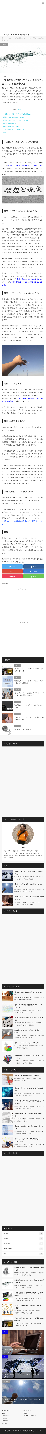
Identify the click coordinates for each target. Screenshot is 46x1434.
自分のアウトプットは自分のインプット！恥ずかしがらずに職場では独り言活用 (29, 694)
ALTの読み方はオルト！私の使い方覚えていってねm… (28, 1031)
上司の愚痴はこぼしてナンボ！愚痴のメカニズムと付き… (29, 1281)
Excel (3, 1413)
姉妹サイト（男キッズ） (30, 1415)
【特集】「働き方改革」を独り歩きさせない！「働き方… (29, 885)
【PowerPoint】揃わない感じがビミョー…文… (28, 993)
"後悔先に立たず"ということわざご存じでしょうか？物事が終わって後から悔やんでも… (29, 1274)
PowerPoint (5, 1415)
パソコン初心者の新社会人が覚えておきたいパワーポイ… (29, 1102)
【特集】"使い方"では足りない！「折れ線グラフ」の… (29, 873)
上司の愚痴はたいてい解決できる (13, 129)
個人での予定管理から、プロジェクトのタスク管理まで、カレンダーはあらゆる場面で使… (28, 1024)
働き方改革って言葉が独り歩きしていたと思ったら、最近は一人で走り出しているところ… (29, 890)
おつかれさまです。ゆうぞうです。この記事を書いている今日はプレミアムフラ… (29, 1324)
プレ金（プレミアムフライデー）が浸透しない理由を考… (29, 1319)
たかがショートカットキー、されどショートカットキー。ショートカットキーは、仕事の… (28, 903)
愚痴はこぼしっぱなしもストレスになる (15, 120)
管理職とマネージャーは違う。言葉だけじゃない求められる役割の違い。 (29, 682)
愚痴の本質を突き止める (11, 126)
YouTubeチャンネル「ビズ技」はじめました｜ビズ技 (29, 706)
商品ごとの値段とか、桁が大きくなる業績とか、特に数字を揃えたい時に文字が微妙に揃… (29, 998)
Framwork (23, 1243)
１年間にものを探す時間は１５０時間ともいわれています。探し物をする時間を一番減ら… (29, 1062)
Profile (25, 1413)
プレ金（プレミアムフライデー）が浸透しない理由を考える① (29, 670)
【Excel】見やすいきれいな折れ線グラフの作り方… (28, 1089)
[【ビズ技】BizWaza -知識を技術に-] (20, 35)
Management (23, 1249)
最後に (5, 132)
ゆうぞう (23, 847)
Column (4, 44)
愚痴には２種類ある (9, 123)
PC (23, 1254)
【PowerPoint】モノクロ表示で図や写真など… (28, 1115)
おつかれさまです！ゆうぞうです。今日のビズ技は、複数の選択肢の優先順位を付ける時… (29, 1145)
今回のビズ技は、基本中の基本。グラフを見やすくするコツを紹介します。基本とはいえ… (29, 1094)
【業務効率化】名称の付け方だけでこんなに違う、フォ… (29, 1057)
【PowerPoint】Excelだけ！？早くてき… (27, 1043)
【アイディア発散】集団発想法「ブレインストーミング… (29, 1006)
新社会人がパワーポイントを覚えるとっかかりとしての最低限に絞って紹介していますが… (29, 1107)
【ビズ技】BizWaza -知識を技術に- (21, 1430)
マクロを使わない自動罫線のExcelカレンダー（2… (28, 1019)
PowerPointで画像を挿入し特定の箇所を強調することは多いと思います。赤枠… (29, 1120)
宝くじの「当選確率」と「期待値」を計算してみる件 (29, 1307)
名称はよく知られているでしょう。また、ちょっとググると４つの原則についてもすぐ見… (29, 1011)
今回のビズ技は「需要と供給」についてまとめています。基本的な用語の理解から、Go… (28, 1299)
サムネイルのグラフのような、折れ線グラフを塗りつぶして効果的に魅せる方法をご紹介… (29, 1132)
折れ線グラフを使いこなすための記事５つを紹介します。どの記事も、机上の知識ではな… (28, 878)
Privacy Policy (27, 1410)
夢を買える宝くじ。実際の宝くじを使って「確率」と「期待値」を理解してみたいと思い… (28, 1312)
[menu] (43, 3)
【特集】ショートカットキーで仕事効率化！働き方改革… (29, 898)
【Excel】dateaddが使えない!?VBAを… (27, 1075)
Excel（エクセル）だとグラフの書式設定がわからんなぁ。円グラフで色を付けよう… (28, 1047)
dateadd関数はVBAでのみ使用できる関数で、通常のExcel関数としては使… (28, 1079)
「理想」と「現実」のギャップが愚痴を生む (17, 114)
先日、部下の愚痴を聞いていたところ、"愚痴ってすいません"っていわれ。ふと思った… (28, 1286)
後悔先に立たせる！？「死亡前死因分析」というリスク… (29, 1269)
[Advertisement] (20, 18)
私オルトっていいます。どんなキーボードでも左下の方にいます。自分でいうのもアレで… (29, 1036)
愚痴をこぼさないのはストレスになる (15, 117)
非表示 (19, 109)
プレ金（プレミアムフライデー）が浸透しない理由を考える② (29, 718)
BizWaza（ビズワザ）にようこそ (24, 729)
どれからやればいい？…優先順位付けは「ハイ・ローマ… (28, 1140)
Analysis (23, 1233)
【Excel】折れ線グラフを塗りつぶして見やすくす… (28, 1127)
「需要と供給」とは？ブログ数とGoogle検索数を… (28, 1294)
